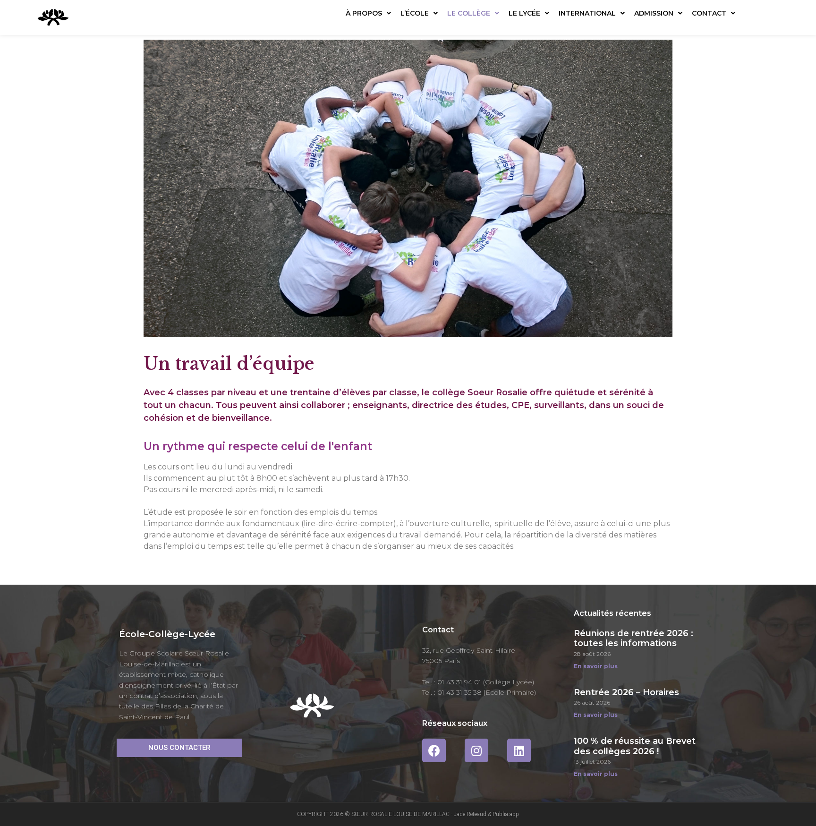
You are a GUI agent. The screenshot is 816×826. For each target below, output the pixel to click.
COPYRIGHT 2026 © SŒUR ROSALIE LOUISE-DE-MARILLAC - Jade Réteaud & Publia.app (408, 814)
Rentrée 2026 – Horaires (626, 692)
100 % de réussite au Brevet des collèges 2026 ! (635, 746)
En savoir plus (596, 666)
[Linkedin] (519, 750)
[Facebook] (434, 750)
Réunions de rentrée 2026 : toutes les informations (633, 638)
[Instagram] (476, 750)
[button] (179, 748)
